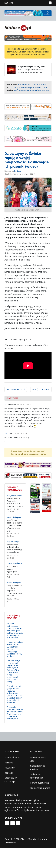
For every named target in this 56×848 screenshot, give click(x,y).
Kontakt (8, 2)
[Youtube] (18, 823)
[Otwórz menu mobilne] (50, 2)
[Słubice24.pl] (17, 27)
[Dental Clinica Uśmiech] (35, 505)
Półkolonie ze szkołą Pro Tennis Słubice (35, 84)
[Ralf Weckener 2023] (47, 504)
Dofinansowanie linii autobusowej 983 (31, 90)
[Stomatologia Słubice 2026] (28, 37)
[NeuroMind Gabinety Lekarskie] (28, 117)
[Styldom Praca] (35, 490)
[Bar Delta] (28, 464)
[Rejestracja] (40, 2)
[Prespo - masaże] (28, 127)
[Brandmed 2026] (28, 12)
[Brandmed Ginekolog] (28, 138)
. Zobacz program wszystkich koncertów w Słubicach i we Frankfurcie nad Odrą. (26, 71)
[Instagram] (12, 823)
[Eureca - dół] (28, 475)
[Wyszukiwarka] (44, 2)
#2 (5, 433)
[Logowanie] (36, 2)
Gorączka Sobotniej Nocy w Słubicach (30, 87)
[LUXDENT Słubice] (47, 490)
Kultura (17, 171)
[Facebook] (7, 823)
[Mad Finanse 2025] (28, 106)
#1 (5, 404)
